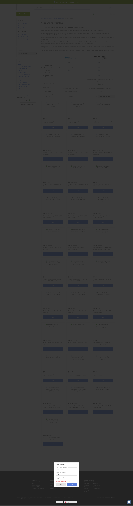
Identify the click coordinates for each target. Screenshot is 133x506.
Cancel (60, 484)
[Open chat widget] (129, 502)
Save (72, 484)
